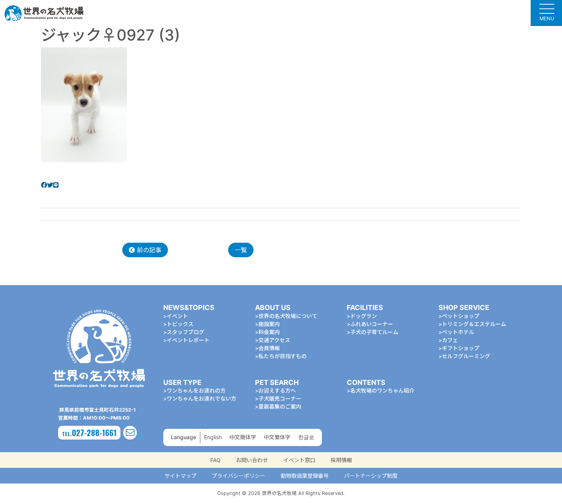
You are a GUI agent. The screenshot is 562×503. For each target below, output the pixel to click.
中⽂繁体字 (277, 437)
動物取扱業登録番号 (305, 475)
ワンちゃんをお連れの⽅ (196, 390)
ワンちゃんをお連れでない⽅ (201, 398)
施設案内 (269, 324)
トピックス (180, 324)
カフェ (450, 340)
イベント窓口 (299, 460)
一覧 (241, 250)
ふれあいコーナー (371, 324)
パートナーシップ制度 (371, 475)
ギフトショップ (460, 348)
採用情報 (341, 460)
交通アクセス (274, 340)
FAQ (215, 460)
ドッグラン (363, 316)
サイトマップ (180, 475)
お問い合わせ (252, 460)
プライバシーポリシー (238, 475)
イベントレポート (188, 340)
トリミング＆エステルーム (474, 324)
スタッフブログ (185, 332)
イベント (177, 316)
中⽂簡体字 (242, 437)
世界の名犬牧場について (287, 316)
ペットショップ (460, 316)
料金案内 (269, 332)
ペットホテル (458, 332)
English (213, 437)
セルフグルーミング (466, 356)
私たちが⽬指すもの (282, 356)
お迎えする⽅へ (277, 390)
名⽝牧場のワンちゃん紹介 (382, 390)
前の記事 (148, 250)
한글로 (306, 437)
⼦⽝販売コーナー (279, 398)
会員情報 (269, 348)
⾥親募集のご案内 (279, 406)
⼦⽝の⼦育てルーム (374, 332)
